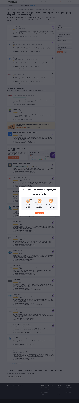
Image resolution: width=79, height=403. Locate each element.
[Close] (58, 188)
